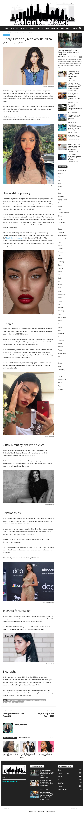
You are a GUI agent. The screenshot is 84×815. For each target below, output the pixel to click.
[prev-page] (50, 738)
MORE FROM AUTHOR (25, 738)
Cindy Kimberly (24, 700)
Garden (60, 271)
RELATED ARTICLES (9, 738)
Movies (60, 324)
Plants (60, 350)
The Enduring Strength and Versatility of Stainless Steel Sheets (75, 107)
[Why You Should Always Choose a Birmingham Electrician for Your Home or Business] (62, 96)
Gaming (60, 268)
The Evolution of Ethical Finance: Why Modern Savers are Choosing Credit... (74, 85)
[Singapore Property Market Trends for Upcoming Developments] (62, 117)
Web (59, 386)
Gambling (61, 262)
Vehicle (60, 383)
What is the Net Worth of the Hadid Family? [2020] (27, 756)
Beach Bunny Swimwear (14, 238)
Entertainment (62, 235)
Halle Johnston (8, 43)
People (60, 343)
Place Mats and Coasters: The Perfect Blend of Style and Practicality (74, 127)
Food (62, 28)
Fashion (60, 245)
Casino (60, 206)
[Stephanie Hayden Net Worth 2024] (10, 746)
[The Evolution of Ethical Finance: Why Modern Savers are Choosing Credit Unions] (62, 85)
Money (60, 320)
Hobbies (60, 288)
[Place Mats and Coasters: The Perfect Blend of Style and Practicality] (62, 127)
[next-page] (53, 738)
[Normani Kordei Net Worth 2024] (46, 746)
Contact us (74, 808)
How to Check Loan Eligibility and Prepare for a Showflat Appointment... (74, 146)
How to (60, 298)
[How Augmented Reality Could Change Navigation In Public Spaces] (70, 40)
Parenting (61, 340)
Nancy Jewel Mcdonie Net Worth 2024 (13, 715)
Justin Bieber (7, 702)
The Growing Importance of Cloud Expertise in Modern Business (74, 157)
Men (59, 314)
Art (59, 180)
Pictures (60, 347)
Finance (60, 252)
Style (59, 366)
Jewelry (60, 301)
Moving (60, 327)
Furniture (60, 258)
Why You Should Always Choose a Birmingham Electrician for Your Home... (74, 96)
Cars (47, 28)
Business (33, 28)
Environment (62, 239)
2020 (9, 700)
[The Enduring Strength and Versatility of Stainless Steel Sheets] (62, 107)
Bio (59, 190)
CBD (59, 209)
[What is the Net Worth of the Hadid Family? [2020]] (28, 746)
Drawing (32, 700)
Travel (75, 28)
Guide (59, 278)
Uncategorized (62, 379)
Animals (60, 173)
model (14, 702)
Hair (59, 281)
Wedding (60, 389)
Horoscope (61, 294)
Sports (60, 363)
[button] (80, 28)
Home (7, 28)
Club (59, 226)
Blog (59, 193)
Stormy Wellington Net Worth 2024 (44, 715)
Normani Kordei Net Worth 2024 (45, 755)
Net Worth (14, 28)
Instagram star (41, 700)
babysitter (15, 700)
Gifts (59, 275)
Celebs (60, 216)
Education (54, 28)
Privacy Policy (50, 811)
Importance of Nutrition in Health (74, 136)
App (59, 177)
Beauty (60, 183)
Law (59, 304)
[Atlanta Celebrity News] (42, 13)
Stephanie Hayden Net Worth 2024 (10, 755)
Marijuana (61, 307)
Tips (59, 373)
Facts (59, 242)
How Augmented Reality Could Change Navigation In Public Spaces (69, 52)
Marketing (61, 311)
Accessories (62, 170)
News (59, 337)
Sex (59, 360)
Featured (60, 249)
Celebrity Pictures (63, 213)
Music (60, 330)
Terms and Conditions (36, 811)
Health (68, 28)
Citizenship (61, 222)
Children (60, 219)
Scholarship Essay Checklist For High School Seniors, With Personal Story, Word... (74, 75)
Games (60, 265)
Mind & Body (62, 317)
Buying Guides (62, 199)
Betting (40, 28)
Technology (24, 28)
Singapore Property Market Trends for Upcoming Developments (74, 117)
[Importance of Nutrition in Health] (62, 137)
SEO (59, 356)
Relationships (62, 353)
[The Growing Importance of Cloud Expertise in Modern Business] (62, 157)
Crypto (60, 229)
